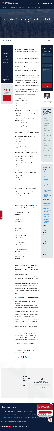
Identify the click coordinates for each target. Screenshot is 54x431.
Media (35, 7)
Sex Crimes (46, 216)
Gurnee (22, 415)
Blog (7, 40)
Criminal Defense (47, 201)
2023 (44, 234)
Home (3, 7)
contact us (20, 297)
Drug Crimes (46, 205)
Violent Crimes (5, 65)
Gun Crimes (46, 208)
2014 (44, 252)
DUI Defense (5, 50)
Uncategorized (47, 219)
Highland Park (26, 415)
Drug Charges (5, 56)
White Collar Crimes (6, 67)
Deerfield (15, 415)
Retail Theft (46, 214)
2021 (44, 239)
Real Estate (46, 212)
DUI (45, 206)
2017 (44, 245)
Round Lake (32, 417)
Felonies (4, 70)
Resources (23, 426)
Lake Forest (35, 415)
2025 (44, 230)
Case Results (30, 7)
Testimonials (24, 7)
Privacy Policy (14, 426)
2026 (44, 228)
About (6, 7)
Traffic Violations (5, 53)
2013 (44, 254)
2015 (44, 250)
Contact (39, 7)
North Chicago (12, 417)
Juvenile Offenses (5, 59)
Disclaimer (19, 426)
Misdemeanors (5, 73)
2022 (44, 236)
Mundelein (8, 417)
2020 (44, 241)
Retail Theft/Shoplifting (6, 76)
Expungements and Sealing (6, 80)
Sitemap (27, 426)
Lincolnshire (3, 417)
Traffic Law (46, 217)
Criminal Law (18, 7)
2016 (44, 247)
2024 (44, 232)
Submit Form (47, 85)
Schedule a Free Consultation (27, 26)
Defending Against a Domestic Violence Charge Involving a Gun (47, 182)
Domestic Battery (47, 203)
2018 (44, 243)
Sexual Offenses (5, 62)
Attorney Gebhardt (12, 7)
